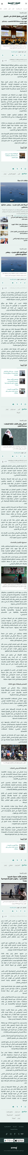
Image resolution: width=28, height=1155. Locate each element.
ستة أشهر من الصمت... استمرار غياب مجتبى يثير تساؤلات (12, 389)
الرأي (10, 7)
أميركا (18, 411)
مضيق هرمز (9, 1110)
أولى (19, 172)
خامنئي (11, 864)
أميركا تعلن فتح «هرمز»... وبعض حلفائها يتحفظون (16, 252)
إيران (5, 172)
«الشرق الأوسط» (14, 50)
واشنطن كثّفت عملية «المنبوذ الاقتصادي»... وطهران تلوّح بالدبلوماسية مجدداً (14, 877)
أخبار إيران (17, 864)
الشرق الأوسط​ (19, 7)
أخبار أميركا (10, 1114)
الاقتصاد (5, 7)
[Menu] (26, 3)
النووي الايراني (12, 172)
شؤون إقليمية (23, 11)
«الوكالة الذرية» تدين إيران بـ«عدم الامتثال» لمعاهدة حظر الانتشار (11, 154)
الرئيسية (25, 7)
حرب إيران (13, 408)
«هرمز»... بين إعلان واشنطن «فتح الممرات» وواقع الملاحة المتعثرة (11, 372)
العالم (13, 7)
